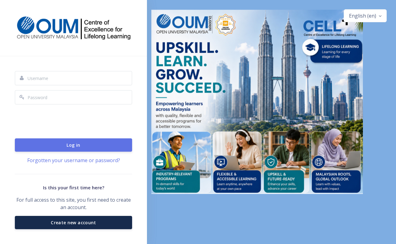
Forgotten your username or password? (73, 160)
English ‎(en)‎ (363, 15)
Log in (73, 145)
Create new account (73, 222)
